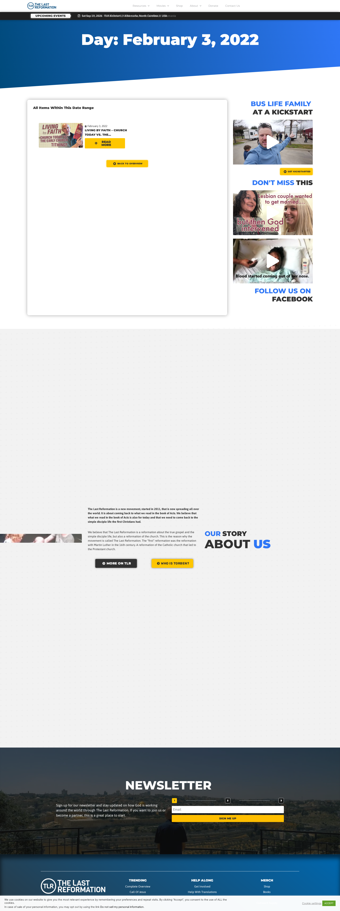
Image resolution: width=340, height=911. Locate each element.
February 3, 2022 (97, 126)
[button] (273, 142)
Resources (139, 5)
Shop (179, 5)
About (194, 5)
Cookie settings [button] (311, 903)
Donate (213, 5)
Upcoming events (50, 16)
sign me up (227, 818)
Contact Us (232, 5)
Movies (161, 5)
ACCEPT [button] (328, 903)
